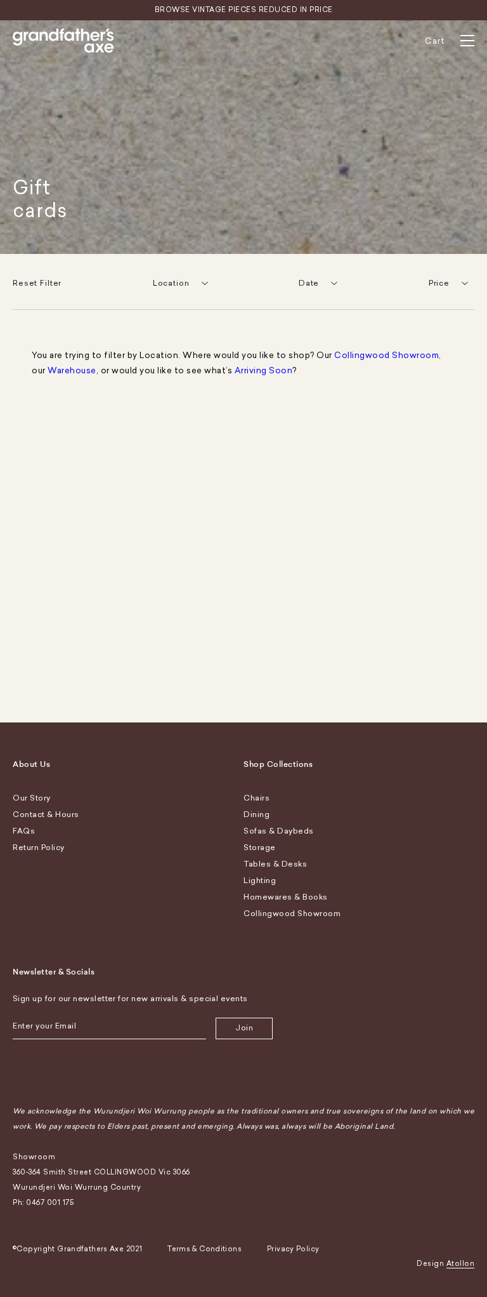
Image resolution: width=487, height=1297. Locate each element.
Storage (260, 847)
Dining (256, 814)
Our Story (32, 798)
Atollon (460, 1264)
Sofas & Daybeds (279, 831)
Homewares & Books (286, 897)
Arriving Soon (264, 370)
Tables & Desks (275, 864)
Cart (435, 41)
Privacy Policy (293, 1249)
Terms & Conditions (204, 1249)
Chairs (256, 798)
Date (309, 283)
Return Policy (39, 847)
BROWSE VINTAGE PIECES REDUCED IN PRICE (244, 10)
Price (439, 283)
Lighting (260, 880)
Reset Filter (37, 283)
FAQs (24, 831)
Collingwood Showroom (386, 355)
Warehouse (72, 370)
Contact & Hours (46, 814)
